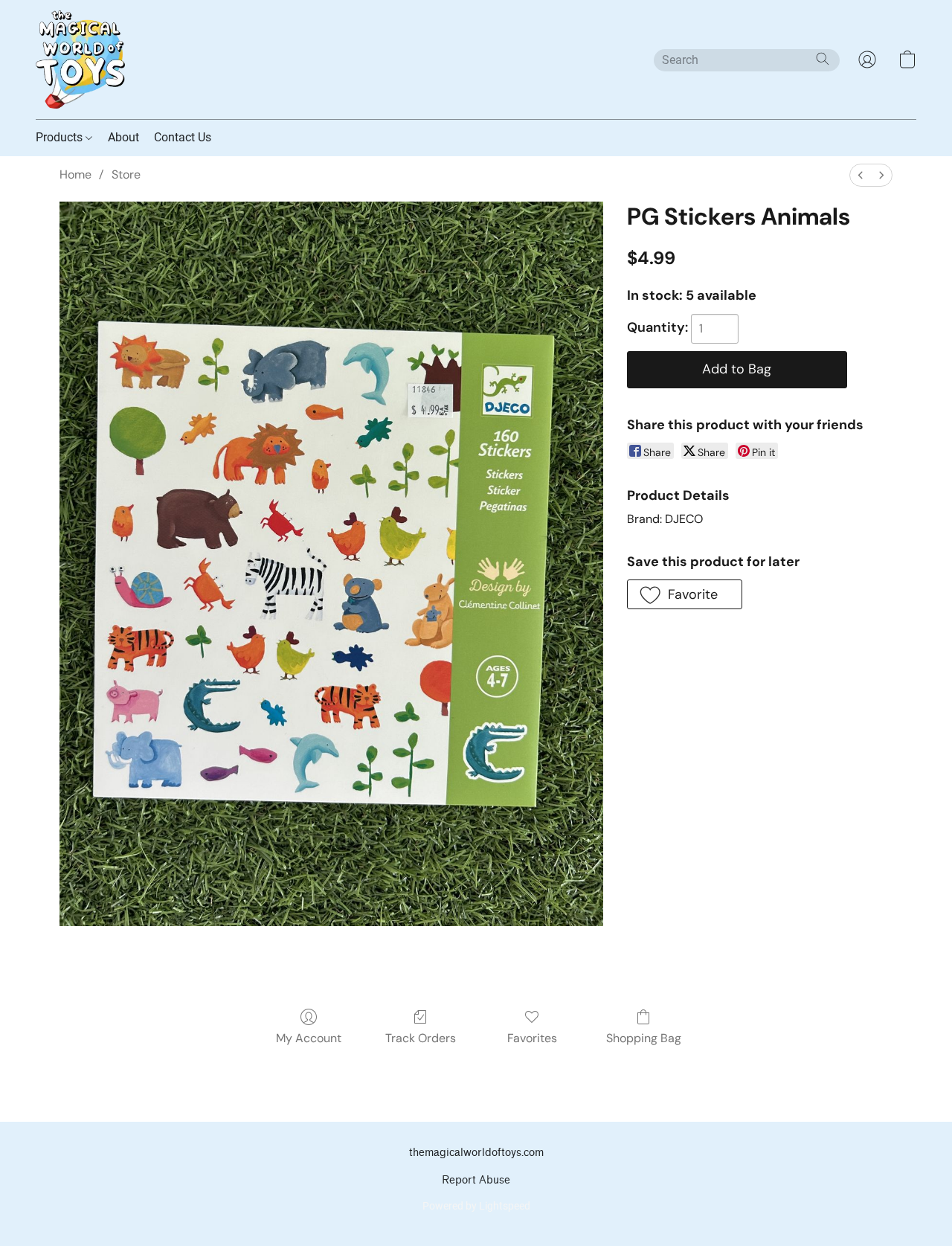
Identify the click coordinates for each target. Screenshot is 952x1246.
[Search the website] (822, 58)
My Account (308, 1038)
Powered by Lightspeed (476, 1206)
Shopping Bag (643, 1038)
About (123, 137)
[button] (80, 59)
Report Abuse (476, 1180)
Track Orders (420, 1038)
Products (61, 137)
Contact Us (182, 137)
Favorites (532, 1038)
